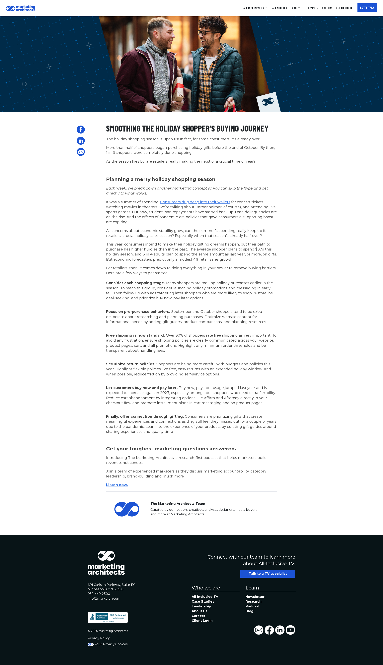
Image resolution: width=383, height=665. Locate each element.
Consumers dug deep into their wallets (195, 202)
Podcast (253, 606)
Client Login (202, 621)
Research (254, 601)
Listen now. (117, 485)
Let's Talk (367, 7)
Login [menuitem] (344, 8)
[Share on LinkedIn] (81, 141)
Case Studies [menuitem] (279, 8)
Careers (198, 616)
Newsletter (255, 597)
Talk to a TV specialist (268, 574)
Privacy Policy (99, 638)
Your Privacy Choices (110, 644)
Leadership (201, 606)
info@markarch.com (104, 598)
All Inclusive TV (254, 8)
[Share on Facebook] (81, 130)
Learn (312, 8)
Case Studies (203, 601)
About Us (199, 611)
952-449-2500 (99, 594)
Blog (250, 611)
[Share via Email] (81, 152)
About (296, 8)
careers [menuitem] (327, 8)
